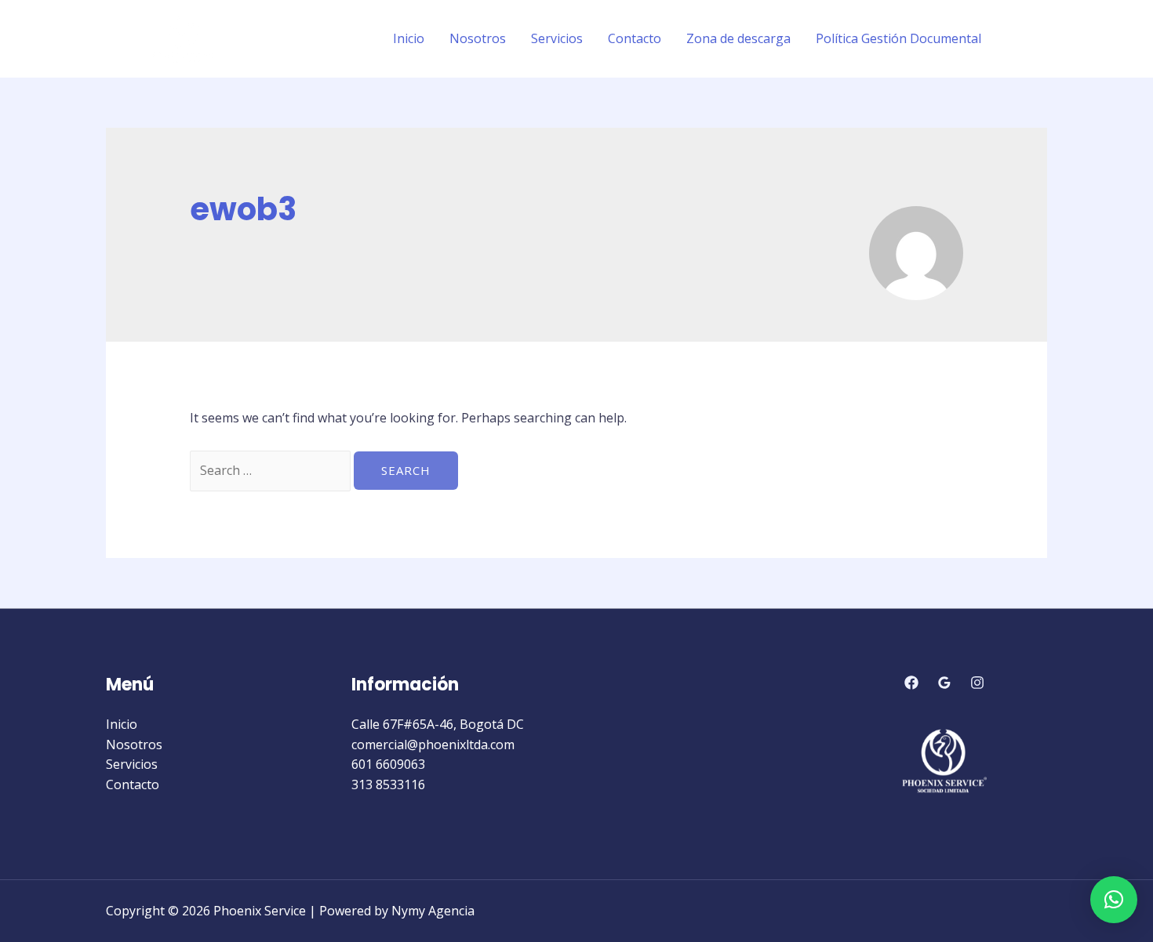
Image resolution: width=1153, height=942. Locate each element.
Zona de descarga (738, 38)
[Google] (944, 683)
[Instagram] (1040, 39)
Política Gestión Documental (898, 38)
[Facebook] (1016, 39)
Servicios (557, 38)
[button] (1113, 899)
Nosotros (477, 38)
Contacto (634, 38)
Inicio (408, 38)
